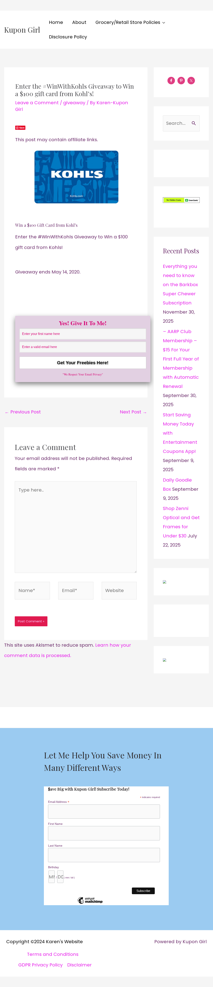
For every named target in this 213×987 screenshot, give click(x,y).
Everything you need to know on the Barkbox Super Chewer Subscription (180, 284)
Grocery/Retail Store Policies (127, 22)
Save (22, 127)
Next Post (133, 412)
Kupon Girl (22, 29)
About (79, 22)
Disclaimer (79, 965)
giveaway (74, 102)
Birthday (53, 867)
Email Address (58, 802)
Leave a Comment (37, 102)
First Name (55, 823)
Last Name (55, 845)
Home (56, 22)
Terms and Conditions (52, 954)
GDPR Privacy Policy (40, 965)
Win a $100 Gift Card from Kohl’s (46, 225)
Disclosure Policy (68, 37)
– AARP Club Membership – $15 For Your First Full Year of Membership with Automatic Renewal (181, 359)
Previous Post (23, 412)
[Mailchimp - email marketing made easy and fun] (90, 903)
